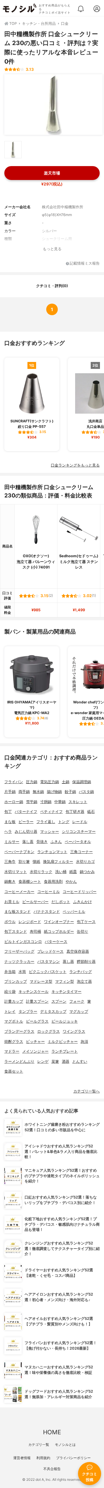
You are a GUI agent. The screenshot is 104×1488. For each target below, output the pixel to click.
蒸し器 (68, 961)
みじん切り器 (26, 831)
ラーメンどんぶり (19, 1061)
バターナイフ (26, 811)
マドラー (11, 1051)
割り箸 (24, 861)
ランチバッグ (80, 971)
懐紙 (36, 861)
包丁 (8, 811)
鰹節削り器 (86, 961)
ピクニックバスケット (47, 971)
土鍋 (65, 782)
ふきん (56, 841)
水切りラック (41, 872)
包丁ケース (86, 921)
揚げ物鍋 (54, 791)
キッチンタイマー (66, 991)
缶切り (82, 931)
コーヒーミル (48, 891)
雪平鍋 (31, 802)
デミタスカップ (53, 1011)
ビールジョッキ (64, 1021)
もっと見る (52, 249)
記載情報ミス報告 (85, 263)
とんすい (79, 1061)
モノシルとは (65, 1444)
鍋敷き (10, 881)
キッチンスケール (33, 991)
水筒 (22, 971)
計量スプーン (37, 1001)
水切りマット (15, 872)
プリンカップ (15, 981)
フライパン (13, 782)
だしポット (60, 902)
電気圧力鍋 (49, 782)
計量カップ (13, 1001)
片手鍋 (10, 791)
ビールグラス (37, 1021)
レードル (79, 822)
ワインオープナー (59, 921)
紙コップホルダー (59, 931)
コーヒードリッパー (79, 891)
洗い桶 (60, 872)
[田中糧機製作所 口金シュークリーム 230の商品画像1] (53, 104)
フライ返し (45, 822)
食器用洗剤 (53, 881)
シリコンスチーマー (79, 831)
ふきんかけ (82, 902)
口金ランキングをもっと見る (75, 465)
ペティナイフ (51, 811)
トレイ (10, 1011)
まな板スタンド (17, 911)
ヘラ (8, 831)
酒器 (65, 1061)
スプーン (58, 1001)
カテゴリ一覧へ (86, 1091)
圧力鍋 (31, 782)
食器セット (13, 1071)
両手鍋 (24, 791)
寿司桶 (35, 931)
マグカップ (78, 1011)
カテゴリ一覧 (38, 1444)
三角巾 (10, 861)
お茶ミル (11, 902)
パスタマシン (48, 961)
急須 (84, 1041)
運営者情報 (22, 1458)
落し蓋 (28, 841)
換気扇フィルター (58, 861)
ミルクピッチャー (63, 1041)
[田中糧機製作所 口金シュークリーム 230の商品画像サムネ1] (13, 149)
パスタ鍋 (86, 791)
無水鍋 (38, 791)
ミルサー (11, 841)
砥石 (91, 811)
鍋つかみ (87, 872)
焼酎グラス (13, 1041)
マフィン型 (64, 981)
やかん (71, 881)
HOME (52, 1432)
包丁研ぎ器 (75, 811)
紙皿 (73, 872)
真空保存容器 (77, 951)
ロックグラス (48, 1031)
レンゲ (43, 1061)
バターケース (56, 941)
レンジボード (29, 921)
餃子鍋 (70, 791)
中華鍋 (60, 802)
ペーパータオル (78, 841)
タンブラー (27, 1011)
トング (63, 822)
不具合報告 (52, 1469)
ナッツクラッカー (19, 961)
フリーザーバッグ (19, 951)
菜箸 (55, 1061)
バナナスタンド (47, 911)
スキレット (77, 802)
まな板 (10, 822)
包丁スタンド (15, 931)
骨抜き (42, 841)
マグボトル (13, 1021)
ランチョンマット (52, 852)
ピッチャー (35, 1041)
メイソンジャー (35, 1051)
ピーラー (26, 822)
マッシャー (49, 831)
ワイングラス (74, 1031)
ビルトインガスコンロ (23, 941)
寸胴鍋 (45, 802)
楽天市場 (52, 172)
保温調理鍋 (81, 782)
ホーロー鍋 (13, 802)
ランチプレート (64, 1051)
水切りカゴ (85, 861)
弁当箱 (10, 971)
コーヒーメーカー (19, 891)
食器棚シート (29, 881)
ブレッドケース (50, 951)
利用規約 (43, 1458)
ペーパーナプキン (19, 852)
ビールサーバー (35, 902)
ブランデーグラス (19, 1031)
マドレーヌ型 (41, 981)
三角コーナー (81, 852)
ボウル (10, 921)
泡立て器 (84, 981)
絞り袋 (10, 991)
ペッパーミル (74, 911)
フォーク (76, 1001)
